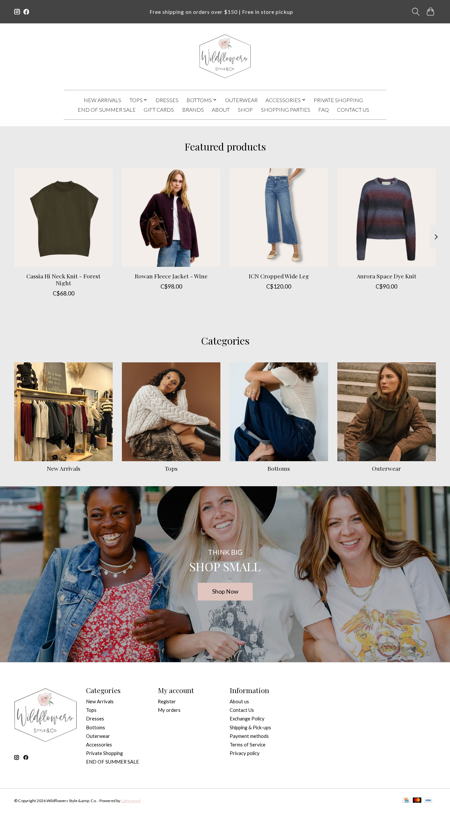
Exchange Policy (247, 718)
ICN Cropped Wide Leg (279, 276)
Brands (193, 109)
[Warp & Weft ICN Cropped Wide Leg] (279, 217)
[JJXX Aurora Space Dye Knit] (386, 217)
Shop (245, 109)
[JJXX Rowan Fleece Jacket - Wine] (171, 217)
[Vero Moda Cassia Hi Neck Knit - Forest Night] (63, 217)
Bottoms (278, 468)
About (221, 109)
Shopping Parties (285, 109)
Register (167, 701)
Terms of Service (248, 744)
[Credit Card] (406, 801)
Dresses (167, 100)
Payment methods (249, 736)
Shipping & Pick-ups (250, 727)
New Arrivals (102, 100)
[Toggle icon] (415, 11)
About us (239, 701)
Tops (171, 468)
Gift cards (159, 109)
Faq (323, 109)
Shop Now (225, 591)
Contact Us (353, 109)
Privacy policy (245, 753)
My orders (169, 710)
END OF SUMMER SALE (107, 109)
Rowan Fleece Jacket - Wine (171, 276)
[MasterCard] (417, 801)
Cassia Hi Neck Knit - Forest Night (63, 279)
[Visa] (428, 801)
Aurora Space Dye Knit (386, 276)
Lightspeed (131, 800)
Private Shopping (338, 100)
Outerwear (241, 100)
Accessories (99, 744)
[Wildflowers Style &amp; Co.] (224, 56)
